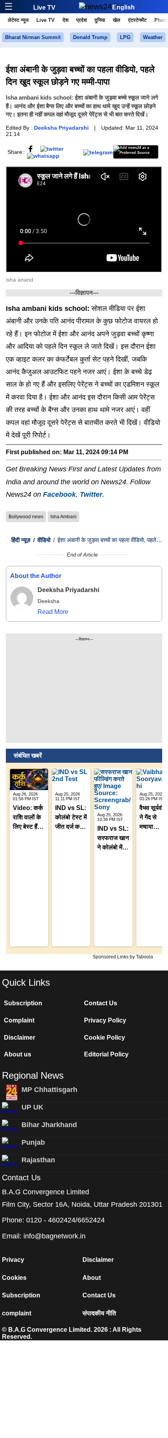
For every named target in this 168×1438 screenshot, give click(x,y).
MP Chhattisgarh (49, 1090)
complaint (16, 1313)
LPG (125, 37)
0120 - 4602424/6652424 (65, 1220)
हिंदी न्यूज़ (20, 540)
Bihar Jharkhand (49, 1125)
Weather (153, 37)
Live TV (44, 7)
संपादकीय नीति (99, 1313)
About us (17, 1054)
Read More (53, 611)
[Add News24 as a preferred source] (135, 152)
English (123, 7)
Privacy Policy (105, 1020)
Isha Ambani (63, 516)
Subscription (23, 1003)
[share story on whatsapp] (43, 155)
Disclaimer (19, 1037)
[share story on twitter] (51, 148)
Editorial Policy (106, 1054)
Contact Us (100, 1003)
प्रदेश (81, 20)
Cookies (14, 1277)
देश (65, 20)
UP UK (32, 1107)
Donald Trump (90, 37)
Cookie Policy (104, 1037)
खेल (116, 20)
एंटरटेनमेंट (137, 20)
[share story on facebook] (30, 148)
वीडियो (41, 540)
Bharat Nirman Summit (33, 37)
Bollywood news (26, 516)
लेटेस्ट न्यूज (18, 20)
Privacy (13, 1259)
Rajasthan (38, 1160)
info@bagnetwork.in (54, 1236)
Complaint (19, 1020)
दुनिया (100, 20)
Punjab (33, 1142)
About (91, 1277)
